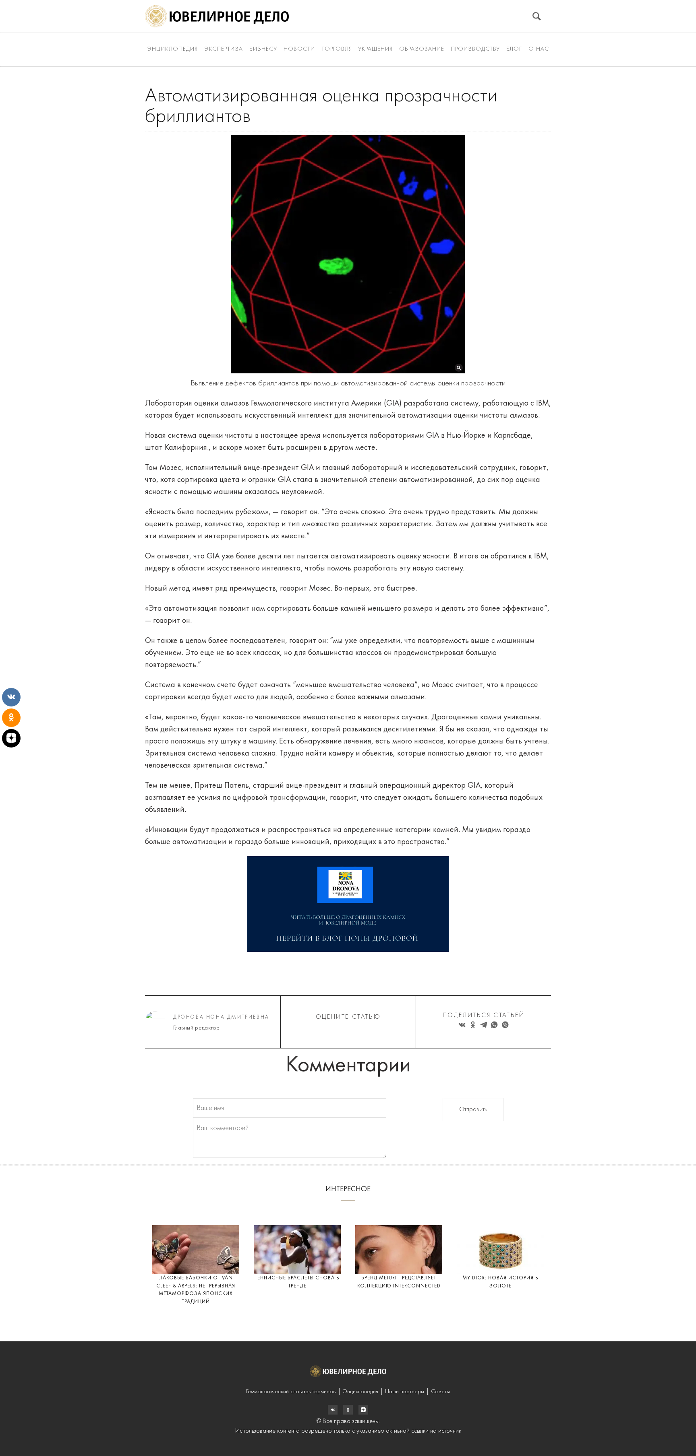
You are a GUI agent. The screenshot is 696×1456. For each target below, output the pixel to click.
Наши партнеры (404, 1392)
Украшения (375, 49)
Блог (514, 49)
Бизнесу (263, 49)
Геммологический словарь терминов (291, 1392)
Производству (475, 49)
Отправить (473, 1109)
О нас (538, 49)
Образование (421, 49)
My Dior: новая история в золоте (500, 1282)
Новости (299, 49)
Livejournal (333, 1410)
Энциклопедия (172, 49)
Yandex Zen (348, 1410)
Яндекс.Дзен (363, 1410)
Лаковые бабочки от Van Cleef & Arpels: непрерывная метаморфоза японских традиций (195, 1289)
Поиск (536, 16)
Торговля (336, 49)
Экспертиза (223, 49)
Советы (440, 1392)
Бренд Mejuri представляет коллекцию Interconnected (399, 1282)
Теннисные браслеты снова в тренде (297, 1282)
